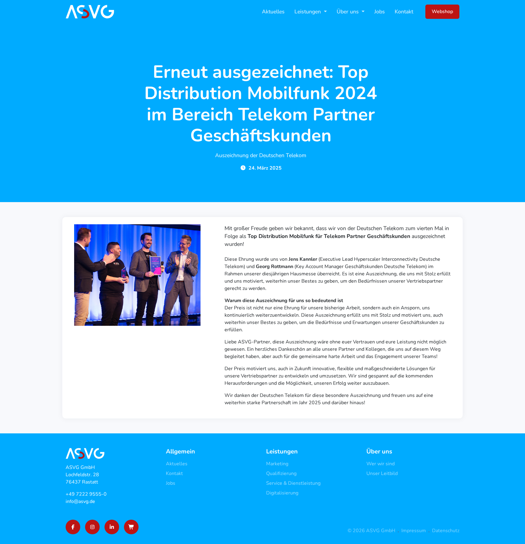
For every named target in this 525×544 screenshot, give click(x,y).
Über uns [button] (348, 11)
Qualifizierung (281, 473)
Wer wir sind (380, 463)
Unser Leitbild (382, 473)
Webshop (442, 11)
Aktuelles (273, 11)
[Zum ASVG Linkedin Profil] (112, 527)
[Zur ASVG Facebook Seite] (73, 527)
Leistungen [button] (308, 11)
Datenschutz (445, 530)
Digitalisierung (282, 493)
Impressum (413, 530)
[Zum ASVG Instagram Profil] (92, 527)
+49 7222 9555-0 (86, 494)
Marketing (277, 463)
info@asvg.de (80, 501)
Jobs (379, 11)
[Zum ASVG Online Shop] (131, 527)
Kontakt (404, 11)
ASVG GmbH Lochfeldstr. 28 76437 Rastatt (82, 474)
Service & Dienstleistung (293, 483)
